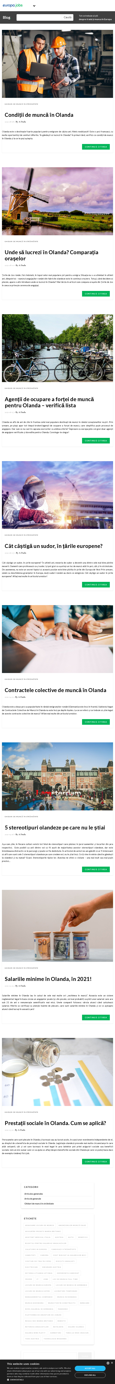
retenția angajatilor (37, 1327)
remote (62, 1321)
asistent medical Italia (37, 1237)
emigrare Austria (51, 1267)
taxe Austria (32, 1339)
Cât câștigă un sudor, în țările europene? (54, 546)
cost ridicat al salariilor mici (69, 1255)
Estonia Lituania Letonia (38, 1273)
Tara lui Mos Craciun (77, 1333)
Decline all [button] (90, 1375)
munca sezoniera (34, 1303)
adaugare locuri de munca (39, 1225)
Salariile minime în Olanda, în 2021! (48, 979)
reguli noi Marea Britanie (39, 1321)
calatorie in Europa (36, 1249)
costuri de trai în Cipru (38, 1261)
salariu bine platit (35, 1333)
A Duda (22, 121)
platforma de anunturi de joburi (43, 1315)
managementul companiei (39, 1297)
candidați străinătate (63, 1249)
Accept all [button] (90, 1368)
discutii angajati (65, 1261)
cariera (44, 1255)
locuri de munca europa (38, 1285)
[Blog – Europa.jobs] (12, 6)
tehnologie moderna (55, 1339)
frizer (28, 1279)
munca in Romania (67, 1297)
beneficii (83, 1237)
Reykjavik (58, 1327)
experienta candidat (68, 1273)
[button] (39, 1380)
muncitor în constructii (62, 1303)
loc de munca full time (65, 1279)
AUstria (59, 1237)
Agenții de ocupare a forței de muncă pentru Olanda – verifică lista (49, 402)
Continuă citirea (96, 147)
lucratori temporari (65, 1291)
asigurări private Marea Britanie (43, 1231)
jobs (45, 1279)
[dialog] (57, 1372)
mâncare (84, 1303)
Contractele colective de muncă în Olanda (55, 690)
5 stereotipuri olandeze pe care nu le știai (55, 827)
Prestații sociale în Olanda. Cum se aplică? (55, 1123)
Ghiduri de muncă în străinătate (21, 104)
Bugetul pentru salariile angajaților (45, 1243)
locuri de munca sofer (37, 1291)
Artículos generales (33, 1193)
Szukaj (85, 1356)
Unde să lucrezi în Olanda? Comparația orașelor (51, 255)
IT (38, 1279)
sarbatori (55, 1333)
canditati (30, 1255)
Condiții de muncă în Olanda (39, 114)
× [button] (112, 1363)
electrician (31, 1267)
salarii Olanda (76, 1327)
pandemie (63, 1309)
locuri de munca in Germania (71, 1285)
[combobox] (108, 1363)
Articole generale (32, 1198)
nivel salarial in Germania (39, 1309)
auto (71, 1237)
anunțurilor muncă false (72, 1225)
